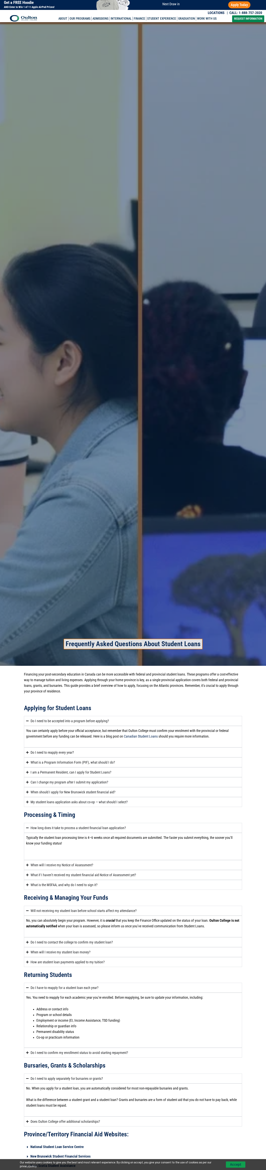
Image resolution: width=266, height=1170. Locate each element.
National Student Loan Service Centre (57, 1147)
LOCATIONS (216, 13)
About (62, 18)
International (121, 18)
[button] (133, 1147)
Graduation (186, 18)
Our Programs (80, 18)
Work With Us (207, 18)
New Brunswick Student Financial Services (60, 1156)
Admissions (100, 18)
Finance (139, 18)
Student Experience (161, 18)
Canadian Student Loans (141, 736)
